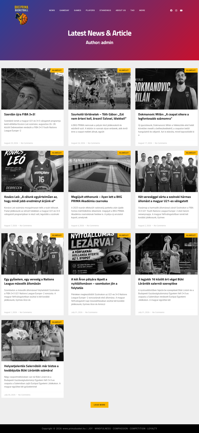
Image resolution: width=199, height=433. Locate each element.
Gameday (64, 10)
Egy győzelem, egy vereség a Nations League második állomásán (29, 281)
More (142, 10)
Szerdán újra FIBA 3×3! (19, 114)
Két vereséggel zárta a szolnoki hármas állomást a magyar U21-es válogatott (164, 198)
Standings (105, 10)
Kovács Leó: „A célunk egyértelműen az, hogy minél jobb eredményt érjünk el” (31, 198)
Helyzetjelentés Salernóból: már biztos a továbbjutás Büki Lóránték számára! (31, 368)
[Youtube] (181, 10)
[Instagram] (176, 10)
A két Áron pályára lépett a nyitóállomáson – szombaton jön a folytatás (94, 283)
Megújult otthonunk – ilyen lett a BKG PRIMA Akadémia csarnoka (96, 198)
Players (90, 10)
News (52, 10)
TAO (133, 10)
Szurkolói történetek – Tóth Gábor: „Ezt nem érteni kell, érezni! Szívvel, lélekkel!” (98, 116)
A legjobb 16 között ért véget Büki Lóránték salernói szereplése (161, 281)
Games (77, 10)
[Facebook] (171, 10)
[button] (100, 405)
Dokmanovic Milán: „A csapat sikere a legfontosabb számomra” (163, 116)
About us (121, 10)
